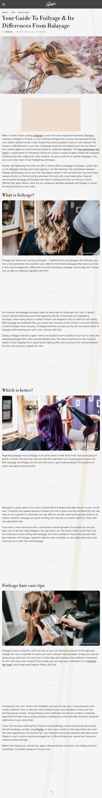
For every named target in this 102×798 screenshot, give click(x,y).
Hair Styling (23, 12)
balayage (38, 135)
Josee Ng (8, 32)
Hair (13, 12)
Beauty (5, 12)
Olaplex (40, 729)
